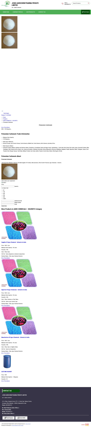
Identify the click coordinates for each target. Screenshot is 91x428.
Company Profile (18, 12)
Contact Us (41, 12)
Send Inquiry (86, 12)
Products (5, 119)
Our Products (30, 12)
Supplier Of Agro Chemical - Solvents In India (13, 242)
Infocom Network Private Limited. (17, 425)
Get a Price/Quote (5, 127)
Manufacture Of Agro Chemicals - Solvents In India (15, 337)
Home (4, 117)
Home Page (6, 12)
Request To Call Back (6, 115)
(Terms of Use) (27, 423)
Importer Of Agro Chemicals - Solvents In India (14, 290)
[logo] (6, 6)
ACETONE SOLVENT (6, 371)
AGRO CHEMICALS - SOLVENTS (10, 120)
